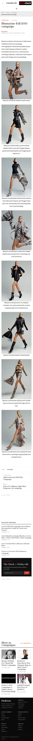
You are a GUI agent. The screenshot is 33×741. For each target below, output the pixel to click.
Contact (20, 727)
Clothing (20, 707)
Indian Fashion (23, 712)
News (8, 12)
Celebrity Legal (5, 717)
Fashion (11, 3)
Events (3, 715)
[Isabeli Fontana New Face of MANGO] (24, 678)
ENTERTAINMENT (6, 712)
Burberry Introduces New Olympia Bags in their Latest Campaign (24, 665)
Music (2, 719)
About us (20, 725)
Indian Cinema (21, 717)
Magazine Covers (22, 702)
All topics (20, 729)
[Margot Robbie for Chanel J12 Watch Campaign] (8, 654)
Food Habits (4, 727)
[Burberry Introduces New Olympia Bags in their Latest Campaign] (24, 654)
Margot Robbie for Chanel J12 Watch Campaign (8, 663)
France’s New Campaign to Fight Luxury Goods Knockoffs (8, 688)
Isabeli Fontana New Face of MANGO (23, 687)
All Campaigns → (26, 643)
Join (26, 572)
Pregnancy (4, 731)
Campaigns (14, 12)
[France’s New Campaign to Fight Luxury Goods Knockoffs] (8, 678)
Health (3, 723)
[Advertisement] (16, 507)
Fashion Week (21, 719)
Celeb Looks (21, 704)
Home (2, 12)
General (3, 725)
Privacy (3, 738)
